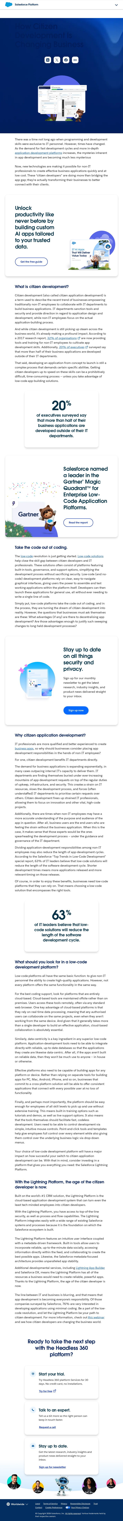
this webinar (96, 1317)
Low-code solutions (91, 556)
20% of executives (71, 347)
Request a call (47, 1427)
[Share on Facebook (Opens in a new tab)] (66, 60)
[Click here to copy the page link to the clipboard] (75, 60)
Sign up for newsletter (52, 1467)
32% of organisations (62, 338)
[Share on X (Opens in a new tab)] (57, 60)
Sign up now (76, 710)
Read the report (78, 522)
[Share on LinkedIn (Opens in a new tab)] (48, 60)
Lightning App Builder (90, 1268)
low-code (27, 556)
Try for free (45, 1391)
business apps (24, 748)
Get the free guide (31, 261)
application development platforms (38, 153)
